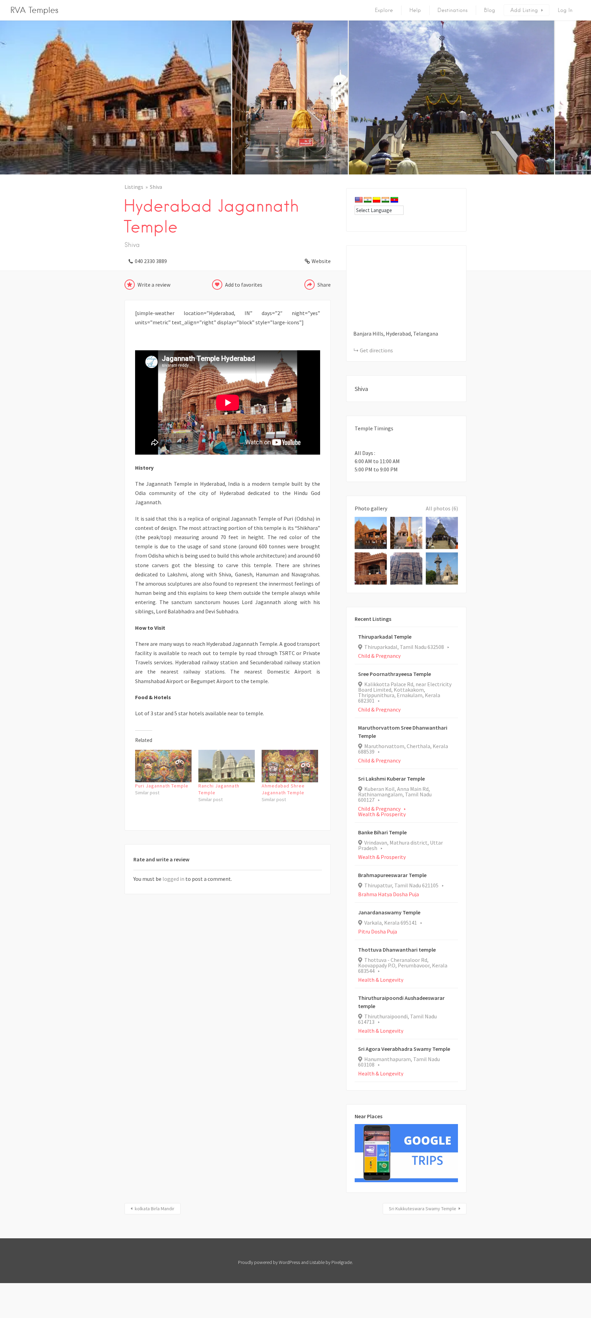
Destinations (452, 10)
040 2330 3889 (151, 261)
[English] (359, 200)
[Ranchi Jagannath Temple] (226, 766)
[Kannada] (376, 200)
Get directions (376, 350)
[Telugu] (394, 200)
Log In (565, 10)
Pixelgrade (341, 1262)
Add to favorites (243, 284)
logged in (173, 878)
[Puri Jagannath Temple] (163, 766)
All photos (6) (442, 508)
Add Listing (524, 10)
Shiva (156, 186)
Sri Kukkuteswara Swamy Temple (422, 1208)
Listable (317, 1262)
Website (321, 261)
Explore (384, 10)
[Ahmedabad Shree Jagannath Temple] (290, 766)
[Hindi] (368, 200)
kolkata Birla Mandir (154, 1208)
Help (415, 10)
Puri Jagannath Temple (161, 786)
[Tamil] (385, 200)
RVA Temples (34, 10)
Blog (489, 10)
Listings (133, 186)
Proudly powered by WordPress (269, 1262)
